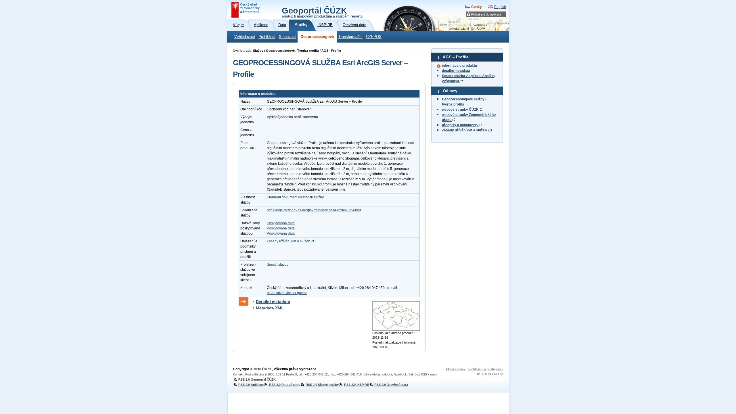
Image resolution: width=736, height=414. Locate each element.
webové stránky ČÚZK (461, 110)
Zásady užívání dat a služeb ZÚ (467, 130)
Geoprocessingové (317, 37)
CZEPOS (374, 37)
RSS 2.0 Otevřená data (391, 384)
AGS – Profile (456, 57)
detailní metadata (456, 71)
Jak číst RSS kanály (423, 374)
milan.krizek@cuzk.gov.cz (287, 293)
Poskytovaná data (281, 223)
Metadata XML (270, 308)
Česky (476, 7)
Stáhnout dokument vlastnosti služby (295, 197)
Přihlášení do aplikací (486, 14)
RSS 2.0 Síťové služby (322, 384)
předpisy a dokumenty (460, 125)
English (500, 7)
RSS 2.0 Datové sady (284, 384)
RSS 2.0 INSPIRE (356, 384)
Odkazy (450, 91)
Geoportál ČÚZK (322, 12)
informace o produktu (459, 66)
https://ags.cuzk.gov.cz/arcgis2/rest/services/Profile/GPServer (314, 210)
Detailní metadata (273, 301)
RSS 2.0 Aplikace (251, 384)
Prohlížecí (266, 37)
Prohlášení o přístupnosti (485, 369)
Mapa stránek (455, 369)
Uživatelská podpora (377, 374)
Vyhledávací (244, 37)
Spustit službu (278, 264)
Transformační (350, 37)
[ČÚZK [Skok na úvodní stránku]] (246, 9)
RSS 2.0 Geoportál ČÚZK (257, 379)
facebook (400, 374)
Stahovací (287, 37)
